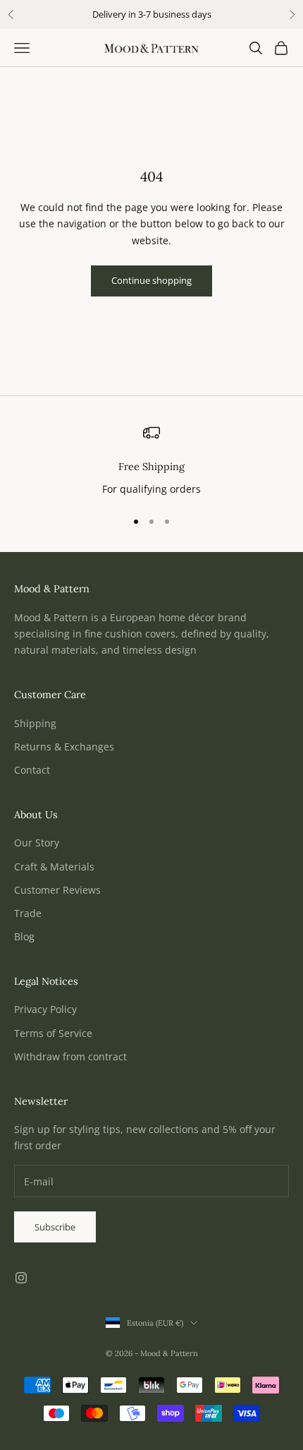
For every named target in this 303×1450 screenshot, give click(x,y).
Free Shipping (151, 466)
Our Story (36, 842)
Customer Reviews (57, 890)
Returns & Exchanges (64, 746)
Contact (32, 770)
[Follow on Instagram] (21, 1278)
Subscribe (55, 1227)
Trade (28, 913)
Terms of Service (53, 1033)
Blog (24, 936)
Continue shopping (151, 280)
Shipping (35, 723)
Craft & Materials (54, 866)
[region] (151, 461)
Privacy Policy (45, 1009)
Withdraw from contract (70, 1056)
